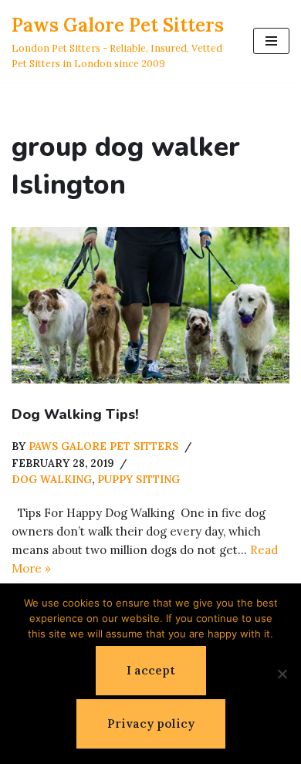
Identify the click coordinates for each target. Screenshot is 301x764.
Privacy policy (150, 723)
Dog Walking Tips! (75, 414)
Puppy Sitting (138, 479)
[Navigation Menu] (271, 41)
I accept (151, 670)
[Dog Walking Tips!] (150, 305)
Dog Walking (52, 479)
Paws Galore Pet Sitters (103, 446)
